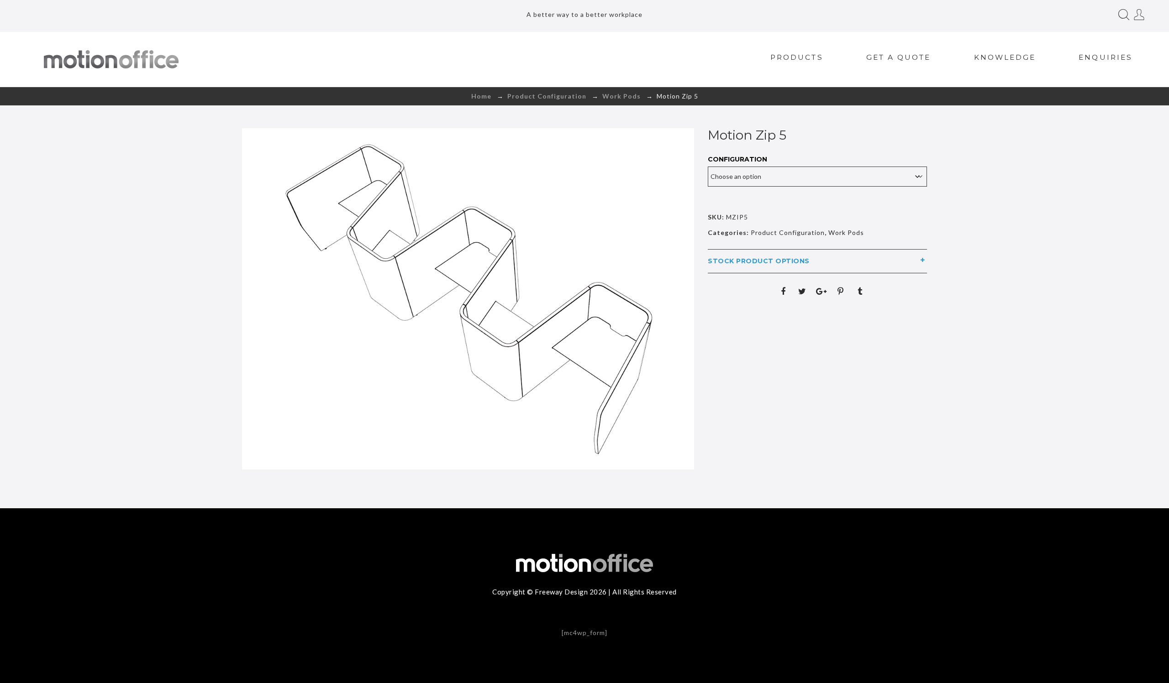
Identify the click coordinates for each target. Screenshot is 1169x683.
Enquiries (1105, 57)
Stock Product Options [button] (759, 261)
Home (481, 96)
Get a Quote (898, 57)
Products (796, 57)
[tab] (817, 261)
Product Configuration (546, 96)
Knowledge (1005, 57)
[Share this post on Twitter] (802, 291)
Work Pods (621, 96)
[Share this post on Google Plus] (821, 291)
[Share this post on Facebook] (783, 291)
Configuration (737, 159)
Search (1123, 14)
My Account (1139, 14)
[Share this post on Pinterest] (840, 291)
